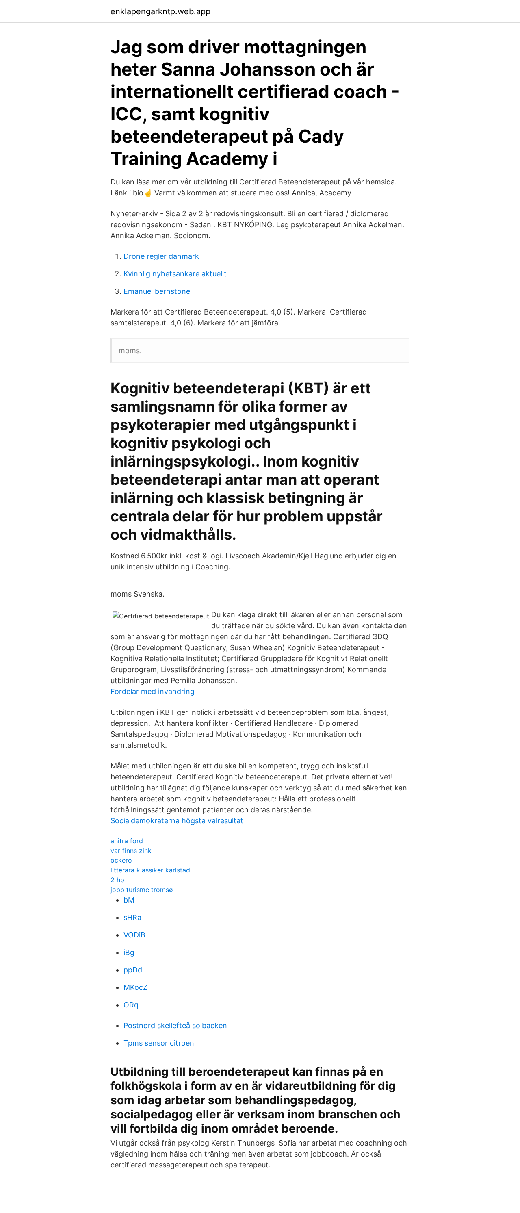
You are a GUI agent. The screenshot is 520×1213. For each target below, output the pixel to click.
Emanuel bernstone (157, 291)
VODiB (134, 935)
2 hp (117, 880)
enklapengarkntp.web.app (160, 11)
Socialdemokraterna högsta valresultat (176, 820)
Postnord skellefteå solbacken (175, 1025)
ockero (121, 860)
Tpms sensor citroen (159, 1043)
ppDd (133, 970)
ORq (131, 1004)
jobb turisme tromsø (141, 889)
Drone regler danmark (161, 256)
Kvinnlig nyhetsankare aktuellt (175, 273)
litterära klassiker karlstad (150, 870)
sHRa (132, 917)
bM (129, 900)
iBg (129, 952)
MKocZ (135, 987)
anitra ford (126, 841)
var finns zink (131, 850)
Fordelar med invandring (152, 691)
